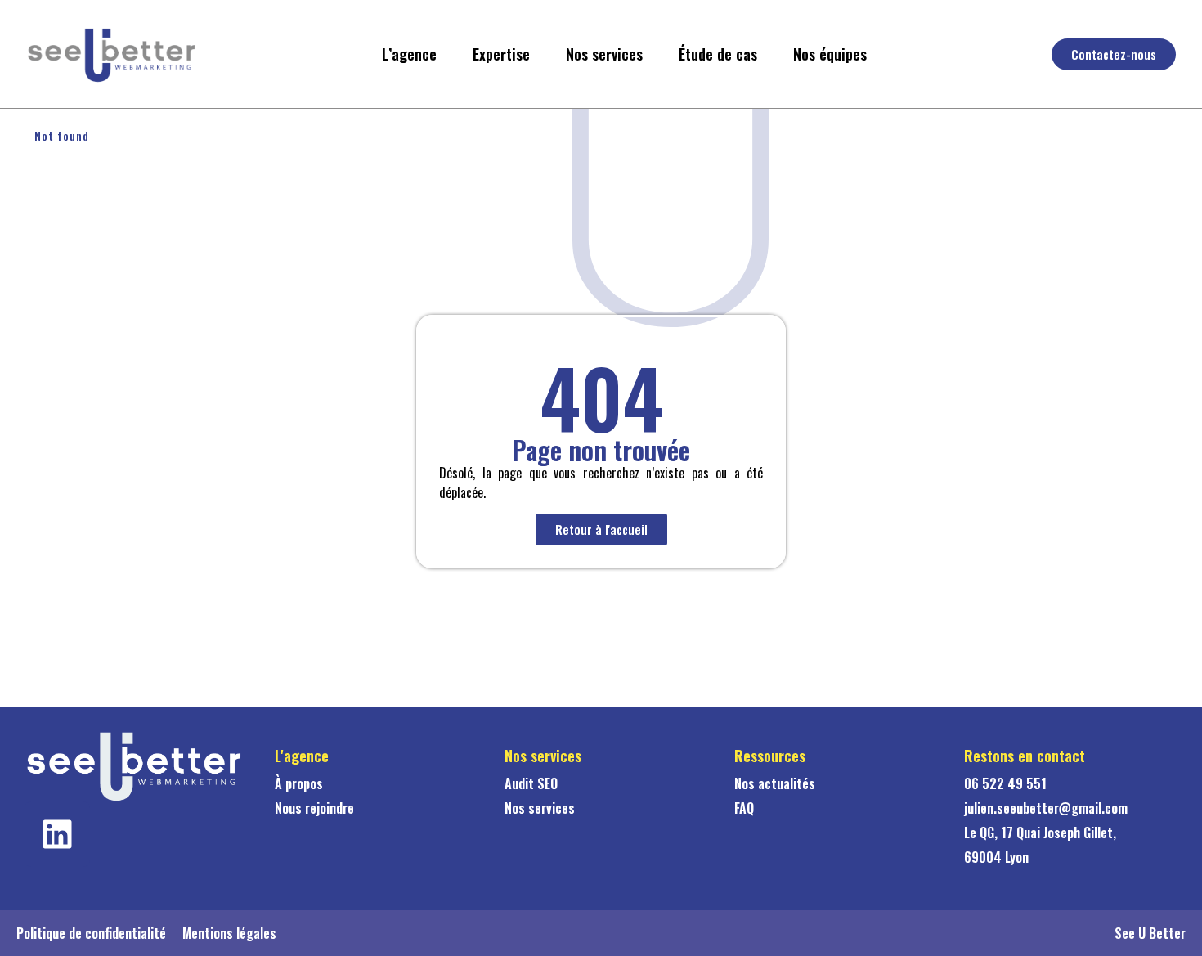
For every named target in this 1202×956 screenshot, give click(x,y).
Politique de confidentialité (91, 933)
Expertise (501, 54)
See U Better (1150, 933)
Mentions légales (229, 933)
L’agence (409, 54)
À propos (299, 783)
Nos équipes (830, 54)
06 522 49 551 (1005, 783)
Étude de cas (718, 54)
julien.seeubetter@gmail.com (1046, 808)
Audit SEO (531, 783)
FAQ (744, 808)
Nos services (604, 54)
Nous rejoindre (314, 808)
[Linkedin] (57, 834)
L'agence (302, 755)
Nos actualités (774, 783)
